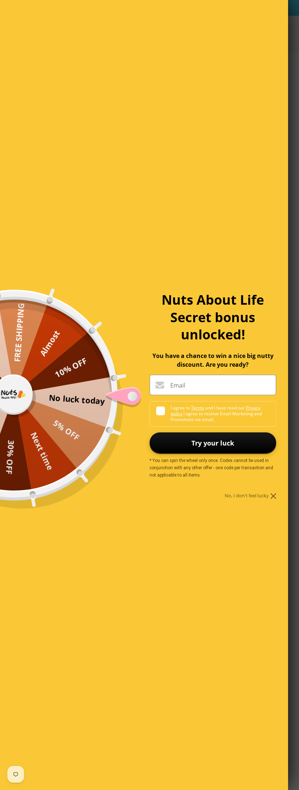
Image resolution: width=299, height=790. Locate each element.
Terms (197, 408)
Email (177, 385)
